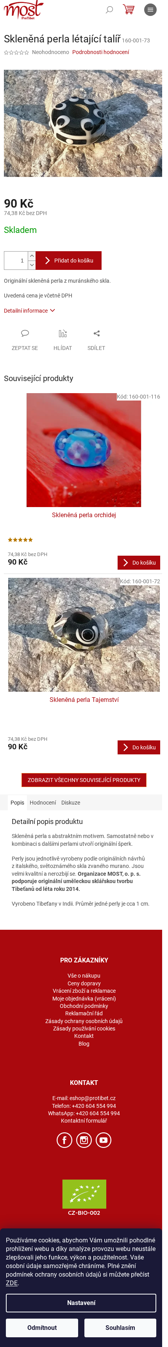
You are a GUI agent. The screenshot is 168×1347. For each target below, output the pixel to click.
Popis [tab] (17, 802)
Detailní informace (26, 311)
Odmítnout (42, 1327)
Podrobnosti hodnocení (100, 52)
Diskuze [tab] (70, 802)
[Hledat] (109, 9)
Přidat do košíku (73, 260)
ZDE (12, 1283)
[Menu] (150, 9)
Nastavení (81, 1303)
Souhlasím (120, 1327)
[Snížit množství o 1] (32, 265)
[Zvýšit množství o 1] (32, 256)
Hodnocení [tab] (43, 802)
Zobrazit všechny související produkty (84, 780)
